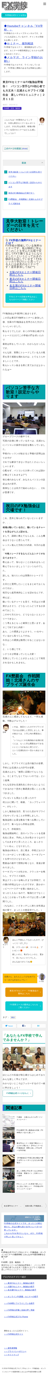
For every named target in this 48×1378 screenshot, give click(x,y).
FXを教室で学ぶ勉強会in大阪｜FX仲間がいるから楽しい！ (30, 1131)
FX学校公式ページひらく (18, 1093)
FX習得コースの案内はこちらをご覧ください (24, 1005)
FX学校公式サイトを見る (15, 15)
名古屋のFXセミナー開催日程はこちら (25, 287)
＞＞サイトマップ (11, 1355)
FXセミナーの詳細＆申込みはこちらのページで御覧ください (23, 298)
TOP (23, 1254)
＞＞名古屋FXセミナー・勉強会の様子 (20, 1290)
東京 (13, 1017)
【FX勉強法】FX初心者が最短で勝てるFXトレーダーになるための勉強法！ (30, 1160)
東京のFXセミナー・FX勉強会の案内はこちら (24, 992)
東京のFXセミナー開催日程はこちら (25, 280)
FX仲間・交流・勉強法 (12, 108)
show (24, 149)
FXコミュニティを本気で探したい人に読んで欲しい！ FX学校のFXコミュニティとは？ (30, 1186)
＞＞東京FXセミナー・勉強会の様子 (19, 1283)
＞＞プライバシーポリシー (15, 1351)
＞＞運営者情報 (10, 1348)
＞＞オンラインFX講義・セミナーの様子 (21, 1296)
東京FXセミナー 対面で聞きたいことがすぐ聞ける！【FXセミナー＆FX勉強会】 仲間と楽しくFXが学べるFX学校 (30, 1146)
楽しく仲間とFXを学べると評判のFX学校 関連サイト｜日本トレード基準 (30, 1173)
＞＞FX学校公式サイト (13, 1334)
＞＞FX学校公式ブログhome (16, 1317)
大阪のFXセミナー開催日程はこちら (25, 273)
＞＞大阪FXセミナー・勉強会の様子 (19, 1287)
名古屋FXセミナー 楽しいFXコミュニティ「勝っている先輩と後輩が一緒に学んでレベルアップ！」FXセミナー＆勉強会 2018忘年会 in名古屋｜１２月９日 (14, 1206)
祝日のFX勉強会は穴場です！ (21, 193)
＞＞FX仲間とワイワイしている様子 (19, 1303)
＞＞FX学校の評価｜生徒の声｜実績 (19, 1310)
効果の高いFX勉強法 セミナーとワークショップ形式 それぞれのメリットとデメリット (36, 1206)
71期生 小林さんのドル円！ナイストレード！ (30, 1118)
